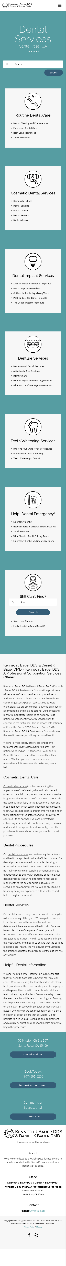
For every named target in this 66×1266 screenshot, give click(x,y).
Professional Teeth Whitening (28, 453)
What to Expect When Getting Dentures (32, 380)
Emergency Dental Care (25, 128)
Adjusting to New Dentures (26, 371)
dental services (16, 914)
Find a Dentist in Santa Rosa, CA (29, 625)
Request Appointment (33, 1085)
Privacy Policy (29, 1227)
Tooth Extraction (21, 137)
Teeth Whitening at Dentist (26, 458)
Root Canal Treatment (24, 132)
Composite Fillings (22, 200)
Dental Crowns (20, 210)
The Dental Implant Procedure (28, 302)
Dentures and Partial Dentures (28, 366)
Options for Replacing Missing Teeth (31, 293)
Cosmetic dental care (15, 786)
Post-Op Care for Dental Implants (30, 297)
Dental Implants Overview (26, 288)
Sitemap (39, 1227)
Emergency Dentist (22, 521)
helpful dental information (27, 973)
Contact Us (33, 1116)
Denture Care (20, 375)
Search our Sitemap (23, 621)
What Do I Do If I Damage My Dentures (32, 385)
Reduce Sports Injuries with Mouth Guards (34, 526)
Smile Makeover (21, 220)
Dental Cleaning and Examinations (30, 123)
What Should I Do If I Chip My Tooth (31, 536)
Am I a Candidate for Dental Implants (32, 283)
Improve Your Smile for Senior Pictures (32, 448)
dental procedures (18, 854)
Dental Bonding (21, 205)
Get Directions (33, 1054)
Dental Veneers (21, 215)
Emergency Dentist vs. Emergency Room (33, 540)
